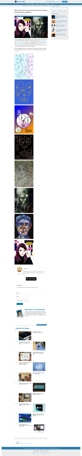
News (28, 4)
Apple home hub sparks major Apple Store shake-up (38, 394)
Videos (50, 5)
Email (18, 296)
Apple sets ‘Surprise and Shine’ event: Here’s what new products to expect (24, 363)
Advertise (59, 11)
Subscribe (65, 1)
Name (18, 292)
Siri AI (31, 5)
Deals (41, 4)
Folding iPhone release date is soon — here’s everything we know (38, 353)
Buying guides (46, 4)
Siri (28, 443)
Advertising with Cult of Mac (28, 448)
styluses (30, 443)
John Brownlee (17, 14)
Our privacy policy (37, 448)
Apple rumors (25, 5)
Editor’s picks (41, 5)
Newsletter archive (41, 324)
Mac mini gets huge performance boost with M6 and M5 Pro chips (25, 425)
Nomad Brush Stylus (20, 43)
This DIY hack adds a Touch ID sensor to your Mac (38, 373)
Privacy (65, 11)
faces (24, 443)
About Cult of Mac (44, 448)
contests (21, 443)
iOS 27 (29, 5)
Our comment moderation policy (53, 448)
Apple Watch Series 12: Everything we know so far (38, 332)
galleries (26, 443)
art (19, 443)
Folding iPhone (35, 5)
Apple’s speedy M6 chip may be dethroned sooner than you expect (25, 404)
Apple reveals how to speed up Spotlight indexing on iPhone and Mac (38, 415)
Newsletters (57, 5)
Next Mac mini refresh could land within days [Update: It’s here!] (24, 343)
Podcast (53, 5)
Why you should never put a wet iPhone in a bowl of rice (25, 384)
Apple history (46, 5)
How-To (37, 4)
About (54, 11)
